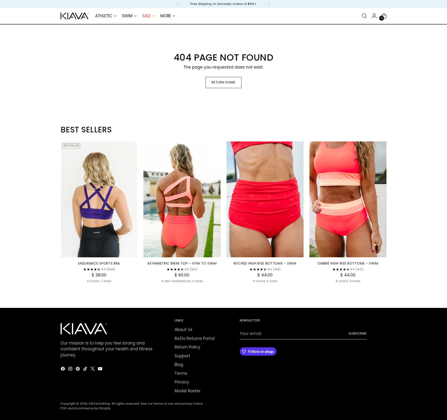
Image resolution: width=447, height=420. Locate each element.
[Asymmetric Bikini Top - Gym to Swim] (181, 199)
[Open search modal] (364, 16)
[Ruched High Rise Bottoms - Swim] (265, 199)
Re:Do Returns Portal (195, 338)
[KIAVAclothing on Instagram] (71, 369)
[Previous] (178, 4)
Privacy (182, 382)
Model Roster (187, 391)
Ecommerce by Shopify (92, 408)
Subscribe (358, 333)
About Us (183, 329)
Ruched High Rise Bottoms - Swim (265, 263)
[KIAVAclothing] (74, 16)
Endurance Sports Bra (99, 263)
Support (182, 356)
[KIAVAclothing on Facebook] (63, 369)
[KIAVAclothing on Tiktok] (85, 369)
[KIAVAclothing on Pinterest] (78, 369)
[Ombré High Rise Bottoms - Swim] (347, 199)
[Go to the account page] (374, 16)
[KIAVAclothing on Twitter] (93, 369)
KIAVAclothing (99, 403)
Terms (181, 373)
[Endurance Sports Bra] (99, 199)
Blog (179, 364)
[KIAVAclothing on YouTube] (100, 369)
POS (64, 408)
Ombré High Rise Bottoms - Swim (348, 263)
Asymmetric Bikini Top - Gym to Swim (182, 263)
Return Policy (187, 347)
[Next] (269, 4)
